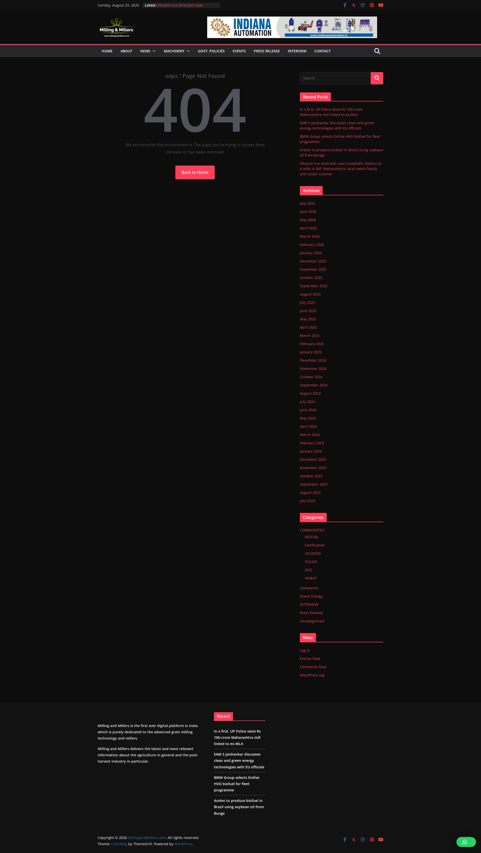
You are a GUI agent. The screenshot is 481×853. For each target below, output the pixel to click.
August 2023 (310, 492)
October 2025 (311, 277)
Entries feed (310, 658)
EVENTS (239, 51)
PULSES (311, 561)
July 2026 (307, 203)
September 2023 (313, 484)
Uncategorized (312, 621)
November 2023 (313, 467)
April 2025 (308, 327)
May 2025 (308, 319)
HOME (107, 51)
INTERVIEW (309, 604)
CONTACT (322, 51)
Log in (305, 650)
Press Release (311, 612)
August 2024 (310, 393)
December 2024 (313, 360)
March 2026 (310, 236)
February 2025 (312, 343)
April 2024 (308, 426)
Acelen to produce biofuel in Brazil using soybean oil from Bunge (187, 7)
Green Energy (311, 596)
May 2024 (308, 418)
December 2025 (313, 261)
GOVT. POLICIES (211, 51)
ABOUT (126, 51)
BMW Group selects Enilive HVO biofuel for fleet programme (236, 783)
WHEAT (311, 578)
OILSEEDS (313, 553)
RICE (308, 569)
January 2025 (311, 352)
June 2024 (308, 409)
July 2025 (307, 302)
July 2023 (307, 500)
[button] (153, 51)
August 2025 (310, 294)
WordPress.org (312, 675)
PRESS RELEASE (267, 51)
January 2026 (311, 252)
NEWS (145, 51)
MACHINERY (174, 51)
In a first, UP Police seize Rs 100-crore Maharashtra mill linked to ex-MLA (237, 737)
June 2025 (308, 310)
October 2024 (311, 376)
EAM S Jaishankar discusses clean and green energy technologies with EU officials (239, 760)
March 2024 (310, 434)
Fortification (315, 545)
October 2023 (311, 476)
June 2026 (308, 211)
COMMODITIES (312, 530)
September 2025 (313, 285)
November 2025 (313, 269)
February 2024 (312, 443)
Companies (309, 588)
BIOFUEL (312, 536)
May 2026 (308, 219)
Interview (297, 51)
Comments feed (313, 666)
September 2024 (313, 385)
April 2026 (308, 228)
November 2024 (313, 368)
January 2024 (311, 451)
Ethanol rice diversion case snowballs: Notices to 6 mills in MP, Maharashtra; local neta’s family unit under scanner (341, 168)
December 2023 (313, 459)
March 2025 (310, 335)
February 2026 (312, 244)
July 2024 (307, 401)
